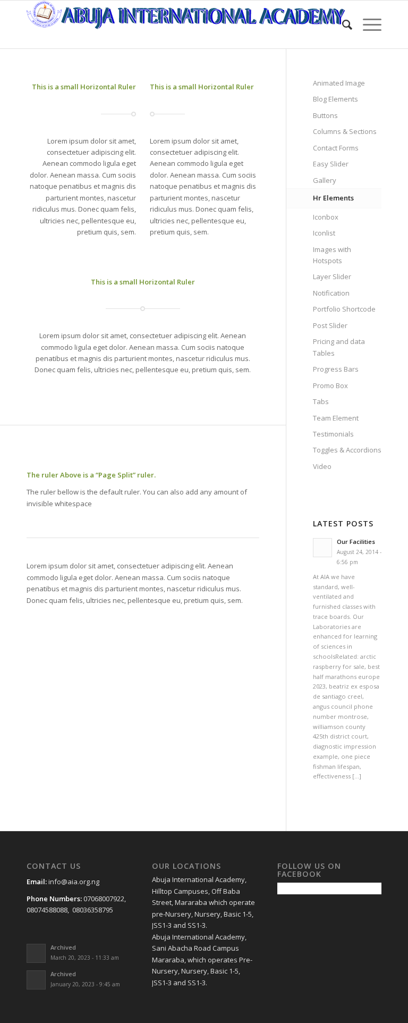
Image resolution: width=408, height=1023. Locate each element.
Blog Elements (335, 99)
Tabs (321, 401)
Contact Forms (336, 148)
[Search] (342, 24)
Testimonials (333, 434)
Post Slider (330, 325)
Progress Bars (336, 369)
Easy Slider (330, 164)
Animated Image (339, 83)
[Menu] (366, 24)
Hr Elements (333, 198)
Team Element (336, 418)
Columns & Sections (345, 131)
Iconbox (325, 217)
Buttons (325, 115)
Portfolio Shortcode (344, 309)
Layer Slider (332, 276)
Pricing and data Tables (339, 347)
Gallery (324, 180)
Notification (331, 293)
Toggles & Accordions (347, 450)
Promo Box (330, 385)
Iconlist (324, 233)
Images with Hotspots (332, 255)
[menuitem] (342, 24)
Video (322, 466)
